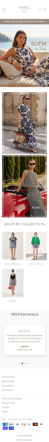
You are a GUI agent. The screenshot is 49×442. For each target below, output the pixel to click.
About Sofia (7, 385)
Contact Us (7, 390)
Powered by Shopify (24, 440)
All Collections (8, 377)
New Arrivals (8, 381)
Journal (5, 407)
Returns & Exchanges (11, 398)
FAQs (4, 411)
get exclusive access (17, 419)
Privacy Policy (8, 403)
